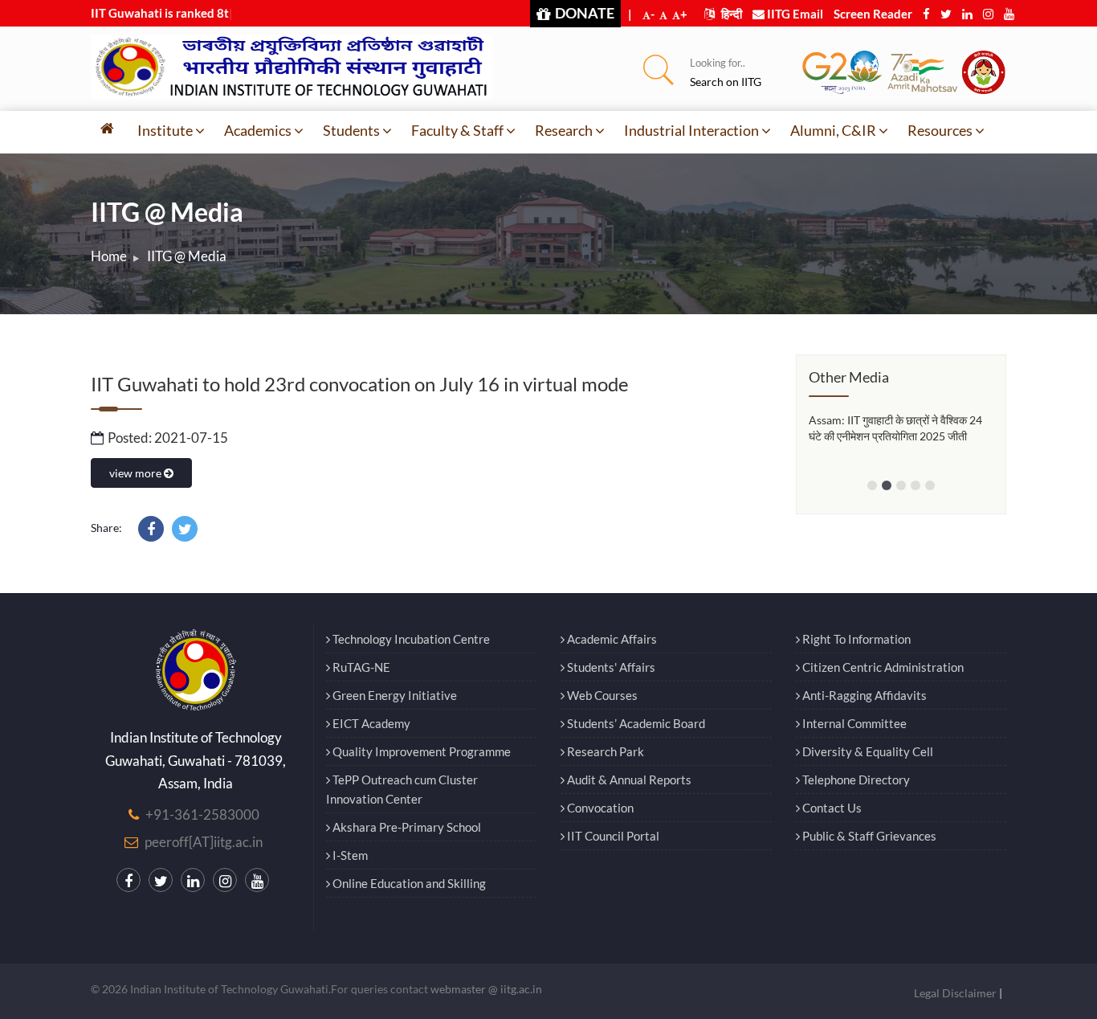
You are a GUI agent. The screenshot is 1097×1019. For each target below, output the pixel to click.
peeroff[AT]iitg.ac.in (204, 841)
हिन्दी (730, 13)
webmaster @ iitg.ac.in (486, 989)
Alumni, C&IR (833, 130)
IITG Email (794, 13)
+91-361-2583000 (202, 814)
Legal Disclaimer (955, 993)
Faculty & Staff (457, 130)
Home (109, 256)
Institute (165, 130)
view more (136, 473)
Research (564, 130)
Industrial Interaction (691, 130)
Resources (940, 130)
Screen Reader (873, 13)
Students (351, 130)
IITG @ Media (186, 256)
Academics (258, 130)
